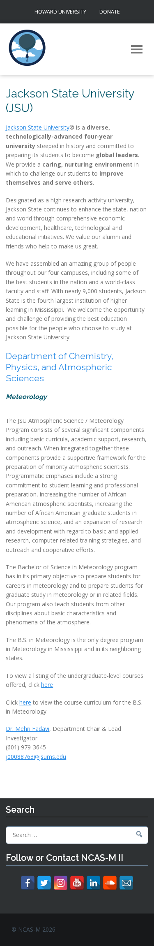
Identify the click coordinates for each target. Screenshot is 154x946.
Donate (109, 11)
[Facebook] (28, 883)
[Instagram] (60, 883)
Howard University (60, 11)
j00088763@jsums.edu (36, 757)
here (47, 685)
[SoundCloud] (110, 883)
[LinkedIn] (93, 883)
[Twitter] (44, 883)
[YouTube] (77, 883)
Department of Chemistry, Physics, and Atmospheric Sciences (59, 367)
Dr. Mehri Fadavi (27, 729)
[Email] (126, 883)
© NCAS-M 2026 (33, 929)
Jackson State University (37, 127)
